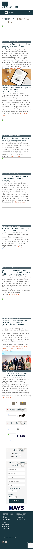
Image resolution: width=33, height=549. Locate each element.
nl (27, 542)
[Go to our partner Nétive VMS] (11, 442)
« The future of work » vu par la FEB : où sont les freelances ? (15, 375)
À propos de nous (7, 516)
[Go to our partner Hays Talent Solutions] (21, 436)
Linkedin (18, 454)
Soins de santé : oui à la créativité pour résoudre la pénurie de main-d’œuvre (16, 178)
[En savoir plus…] (15, 68)
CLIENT (4, 523)
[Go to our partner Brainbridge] (11, 416)
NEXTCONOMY (7, 514)
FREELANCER (21, 514)
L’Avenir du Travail (8, 371)
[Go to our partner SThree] (21, 416)
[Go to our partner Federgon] (11, 436)
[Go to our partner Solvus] (21, 429)
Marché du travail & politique (11, 42)
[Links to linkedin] (3, 542)
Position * (11, 494)
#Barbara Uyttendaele (21, 182)
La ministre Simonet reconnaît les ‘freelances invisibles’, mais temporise (16, 46)
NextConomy (19, 93)
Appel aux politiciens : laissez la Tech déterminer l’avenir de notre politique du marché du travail (16, 272)
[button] (16, 33)
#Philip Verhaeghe (20, 50)
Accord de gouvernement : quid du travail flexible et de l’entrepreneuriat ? (16, 90)
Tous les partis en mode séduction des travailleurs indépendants (16, 139)
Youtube (19, 457)
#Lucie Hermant (20, 377)
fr (30, 542)
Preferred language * (14, 488)
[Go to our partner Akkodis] (11, 429)
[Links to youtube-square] (6, 542)
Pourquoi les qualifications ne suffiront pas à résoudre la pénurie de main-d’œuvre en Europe (14, 323)
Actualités (19, 516)
